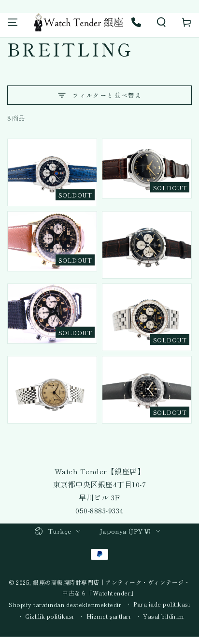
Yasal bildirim (163, 616)
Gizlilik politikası (49, 616)
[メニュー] (12, 22)
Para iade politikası (161, 604)
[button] (161, 22)
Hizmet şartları (108, 616)
